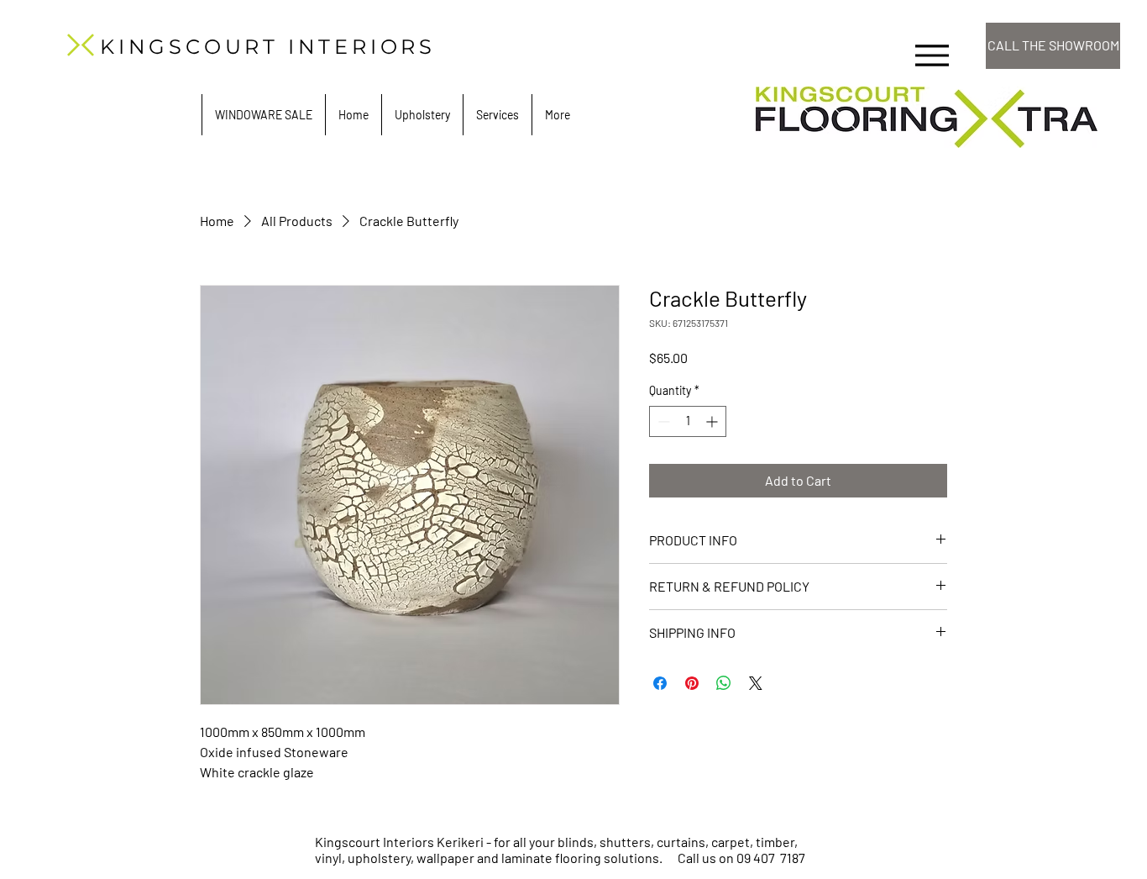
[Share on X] (756, 683)
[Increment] (713, 421)
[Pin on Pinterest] (692, 683)
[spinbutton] (688, 421)
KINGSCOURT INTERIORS (268, 46)
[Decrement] (662, 421)
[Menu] (931, 55)
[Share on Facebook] (660, 683)
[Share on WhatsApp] (724, 683)
